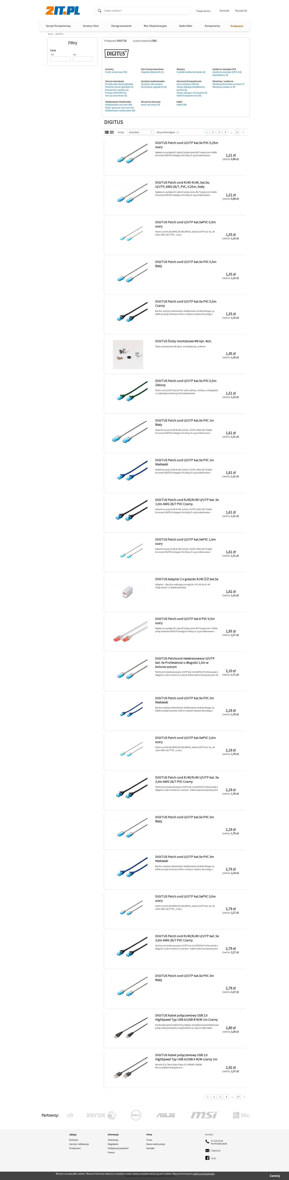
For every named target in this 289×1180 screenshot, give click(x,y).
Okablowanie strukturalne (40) (120, 110)
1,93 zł (230, 633)
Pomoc (111, 1152)
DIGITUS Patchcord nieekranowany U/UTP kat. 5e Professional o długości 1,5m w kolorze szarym (185, 662)
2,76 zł (230, 871)
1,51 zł (230, 395)
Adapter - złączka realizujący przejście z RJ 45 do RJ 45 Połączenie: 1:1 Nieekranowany (182, 586)
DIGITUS (59, 33)
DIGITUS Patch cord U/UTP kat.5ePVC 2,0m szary (185, 740)
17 (237, 132)
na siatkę (111, 132)
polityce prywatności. (204, 1173)
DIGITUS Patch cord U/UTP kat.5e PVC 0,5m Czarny (185, 303)
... (231, 132)
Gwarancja (113, 1139)
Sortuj (121, 132)
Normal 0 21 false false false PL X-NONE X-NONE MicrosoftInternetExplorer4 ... (178, 1066)
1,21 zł (230, 157)
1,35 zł (230, 236)
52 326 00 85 (217, 1140)
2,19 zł (230, 712)
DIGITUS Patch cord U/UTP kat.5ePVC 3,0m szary (185, 898)
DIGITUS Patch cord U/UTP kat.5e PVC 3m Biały (184, 977)
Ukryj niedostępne (166, 132)
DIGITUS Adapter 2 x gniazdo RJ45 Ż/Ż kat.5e (186, 579)
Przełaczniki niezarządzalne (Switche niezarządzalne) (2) (119, 85)
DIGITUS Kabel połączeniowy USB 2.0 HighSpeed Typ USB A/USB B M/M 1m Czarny (186, 1017)
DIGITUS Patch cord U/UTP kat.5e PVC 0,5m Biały (185, 264)
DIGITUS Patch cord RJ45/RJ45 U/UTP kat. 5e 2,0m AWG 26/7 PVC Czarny (187, 779)
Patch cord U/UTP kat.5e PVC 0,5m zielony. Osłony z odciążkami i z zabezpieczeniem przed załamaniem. (186, 392)
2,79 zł (230, 910)
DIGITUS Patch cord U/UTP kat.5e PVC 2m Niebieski (184, 700)
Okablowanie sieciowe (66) (118, 104)
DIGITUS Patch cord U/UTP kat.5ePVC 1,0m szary (185, 541)
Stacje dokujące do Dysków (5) (192, 92)
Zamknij (275, 1176)
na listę (106, 132)
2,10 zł (230, 672)
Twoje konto (203, 11)
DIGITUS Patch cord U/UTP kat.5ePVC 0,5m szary (185, 224)
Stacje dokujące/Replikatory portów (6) (191, 88)
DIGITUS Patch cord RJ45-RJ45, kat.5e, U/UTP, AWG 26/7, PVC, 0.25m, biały (182, 184)
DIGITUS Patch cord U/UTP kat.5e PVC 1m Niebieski (184, 462)
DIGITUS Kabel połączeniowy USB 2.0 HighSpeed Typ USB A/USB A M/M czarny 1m (186, 1057)
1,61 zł (230, 434)
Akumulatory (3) (220, 74)
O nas (149, 1139)
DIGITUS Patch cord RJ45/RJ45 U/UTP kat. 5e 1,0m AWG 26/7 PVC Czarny (187, 502)
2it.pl (50, 33)
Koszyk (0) (241, 10)
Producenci (236, 26)
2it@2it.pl (215, 1150)
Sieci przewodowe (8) (116, 95)
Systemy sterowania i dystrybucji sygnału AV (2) (154, 85)
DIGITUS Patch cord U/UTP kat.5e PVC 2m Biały (184, 819)
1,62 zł (230, 593)
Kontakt (224, 10)
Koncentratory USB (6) (188, 84)
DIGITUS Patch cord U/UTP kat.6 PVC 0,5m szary (185, 621)
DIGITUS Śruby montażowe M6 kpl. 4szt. (183, 341)
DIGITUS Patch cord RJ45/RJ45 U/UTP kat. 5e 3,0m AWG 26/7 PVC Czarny (187, 938)
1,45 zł (230, 355)
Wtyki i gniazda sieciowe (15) (119, 107)
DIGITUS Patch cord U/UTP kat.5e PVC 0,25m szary (186, 145)
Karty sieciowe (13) (150, 104)
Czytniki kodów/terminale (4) (191, 71)
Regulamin (113, 1144)
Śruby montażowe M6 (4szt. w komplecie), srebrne (180, 346)
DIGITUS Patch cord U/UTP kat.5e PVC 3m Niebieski (184, 859)
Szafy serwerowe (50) (116, 71)
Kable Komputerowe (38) (189, 95)
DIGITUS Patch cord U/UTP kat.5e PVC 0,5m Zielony (185, 383)
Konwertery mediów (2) (117, 89)
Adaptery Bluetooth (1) (152, 71)
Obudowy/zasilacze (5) (223, 86)
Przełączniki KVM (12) (115, 92)
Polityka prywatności (118, 1148)
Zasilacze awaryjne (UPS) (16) (227, 71)
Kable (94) (181, 104)
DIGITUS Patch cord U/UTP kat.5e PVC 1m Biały (184, 422)
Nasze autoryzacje (156, 1144)
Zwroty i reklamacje (79, 1144)
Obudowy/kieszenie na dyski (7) (228, 84)
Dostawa (73, 1139)
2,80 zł (230, 1029)
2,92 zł (230, 1069)
